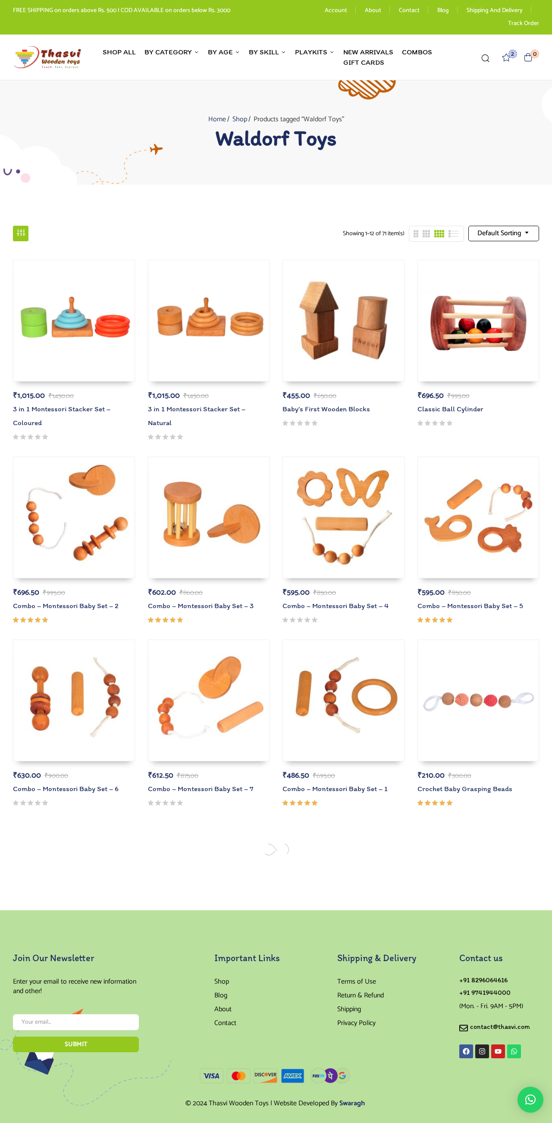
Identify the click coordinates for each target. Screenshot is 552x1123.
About (373, 11)
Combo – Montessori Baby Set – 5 (470, 605)
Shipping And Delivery (495, 11)
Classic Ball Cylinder (450, 408)
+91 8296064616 (483, 980)
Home (217, 119)
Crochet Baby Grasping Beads (464, 788)
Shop (239, 119)
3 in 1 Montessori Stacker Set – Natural (196, 415)
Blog (443, 11)
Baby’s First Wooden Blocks (326, 408)
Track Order (523, 23)
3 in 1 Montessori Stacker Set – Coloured (61, 415)
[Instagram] (482, 1051)
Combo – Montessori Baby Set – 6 (66, 788)
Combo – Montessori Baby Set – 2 (66, 605)
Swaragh (352, 1103)
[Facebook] (466, 1051)
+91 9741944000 (485, 992)
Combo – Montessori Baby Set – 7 (200, 788)
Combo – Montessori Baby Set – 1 (335, 788)
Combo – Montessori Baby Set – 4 (335, 605)
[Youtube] (498, 1051)
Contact (409, 11)
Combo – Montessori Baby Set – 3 (201, 605)
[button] (528, 57)
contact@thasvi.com (500, 1026)
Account (336, 11)
